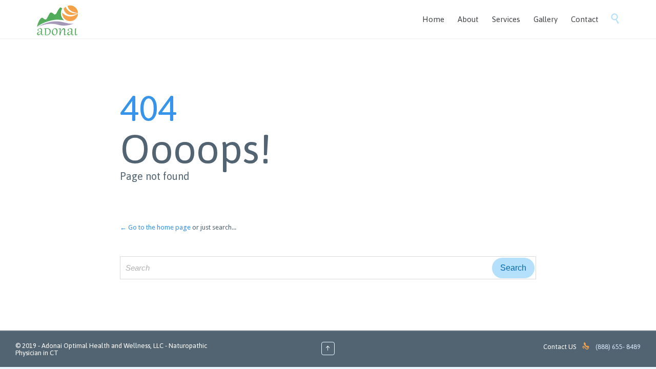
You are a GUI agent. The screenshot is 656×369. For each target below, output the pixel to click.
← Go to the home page (155, 227)
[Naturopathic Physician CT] (58, 19)
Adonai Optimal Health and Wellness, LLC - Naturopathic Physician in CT (111, 349)
